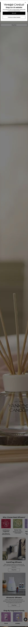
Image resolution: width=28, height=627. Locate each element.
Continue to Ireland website (14, 17)
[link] (14, 5)
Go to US (14, 13)
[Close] (25, 2)
